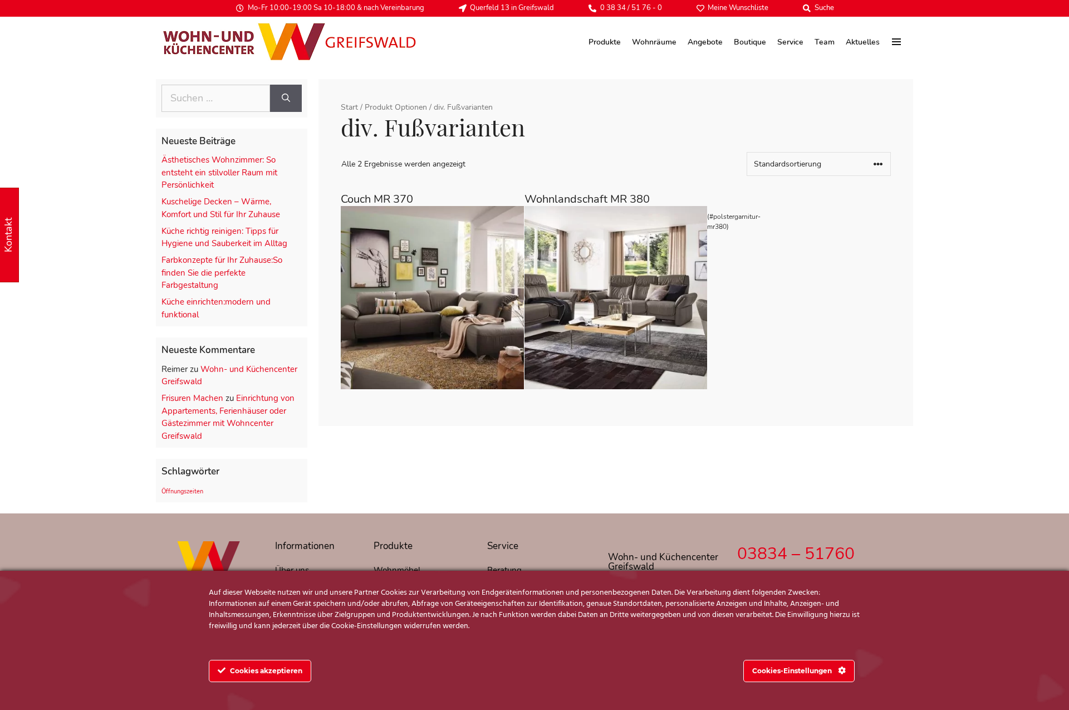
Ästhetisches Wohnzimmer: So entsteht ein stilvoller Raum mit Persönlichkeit (219, 172)
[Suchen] (286, 98)
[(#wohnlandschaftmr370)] (432, 297)
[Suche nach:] (215, 98)
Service (790, 42)
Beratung (504, 570)
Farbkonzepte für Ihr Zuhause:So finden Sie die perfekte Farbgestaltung (221, 272)
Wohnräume (654, 42)
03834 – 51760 (796, 553)
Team (825, 42)
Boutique (750, 42)
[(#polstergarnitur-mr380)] (616, 297)
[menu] (897, 42)
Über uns (292, 570)
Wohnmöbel (397, 570)
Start (349, 107)
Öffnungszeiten (182, 491)
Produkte (605, 42)
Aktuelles (863, 42)
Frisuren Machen (192, 398)
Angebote (705, 42)
